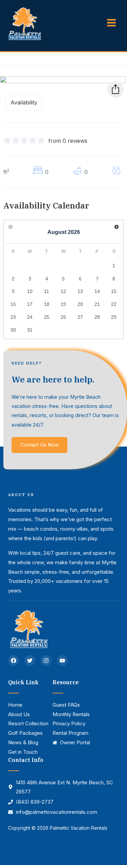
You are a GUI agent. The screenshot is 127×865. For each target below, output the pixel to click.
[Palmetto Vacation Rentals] (24, 23)
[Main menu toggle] (111, 23)
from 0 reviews (67, 140)
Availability (23, 102)
